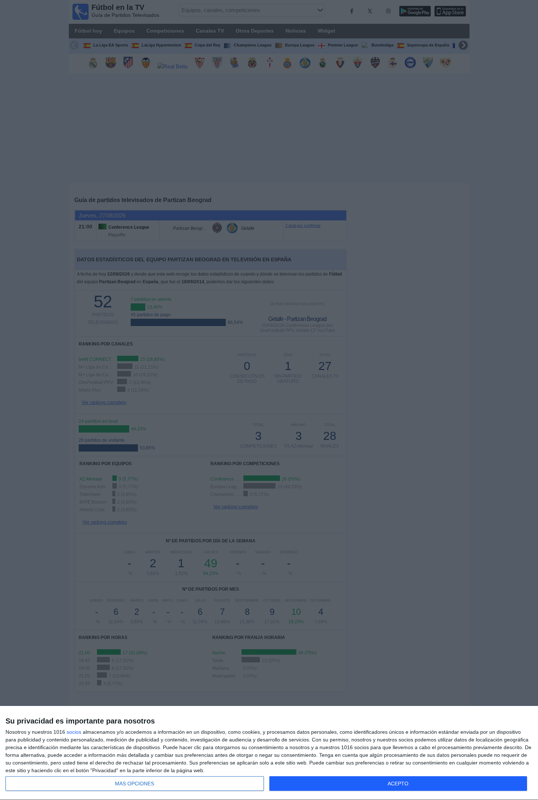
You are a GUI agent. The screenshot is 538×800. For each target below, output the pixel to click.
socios (74, 731)
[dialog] (269, 753)
